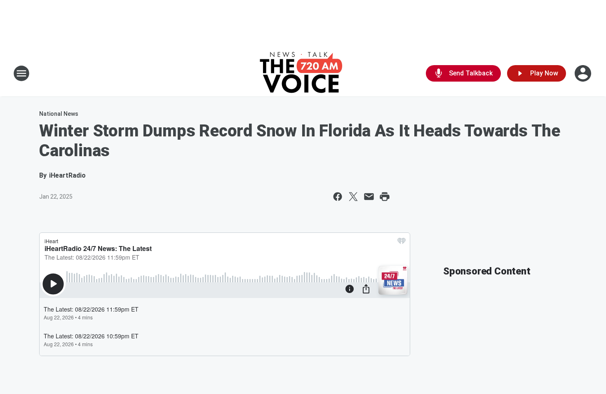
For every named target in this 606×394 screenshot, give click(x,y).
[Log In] (584, 73)
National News (58, 113)
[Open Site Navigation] (21, 73)
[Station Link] (303, 73)
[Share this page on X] (353, 196)
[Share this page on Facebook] (337, 196)
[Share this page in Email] (369, 196)
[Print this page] (384, 196)
